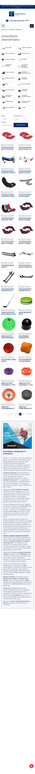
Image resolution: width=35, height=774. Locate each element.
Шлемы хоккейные (10, 59)
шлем (22, 509)
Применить (20, 125)
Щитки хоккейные (10, 107)
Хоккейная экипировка (15, 29)
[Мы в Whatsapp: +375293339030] (28, 20)
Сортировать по (18, 116)
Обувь (6, 83)
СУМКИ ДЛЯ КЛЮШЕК (8, 65)
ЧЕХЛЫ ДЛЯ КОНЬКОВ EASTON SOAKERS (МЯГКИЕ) (25, 196)
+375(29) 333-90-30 (13, 6)
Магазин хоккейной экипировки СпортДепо (16, 536)
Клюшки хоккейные (27, 47)
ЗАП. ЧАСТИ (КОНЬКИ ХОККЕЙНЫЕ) (25, 66)
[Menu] (3, 25)
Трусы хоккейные (9, 72)
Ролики (23, 107)
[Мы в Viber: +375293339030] (26, 20)
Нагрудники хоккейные (25, 90)
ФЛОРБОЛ (24, 59)
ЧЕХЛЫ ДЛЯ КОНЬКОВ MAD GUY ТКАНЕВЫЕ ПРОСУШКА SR (7, 243)
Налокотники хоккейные (8, 96)
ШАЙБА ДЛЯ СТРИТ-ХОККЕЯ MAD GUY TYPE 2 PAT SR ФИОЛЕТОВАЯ (8, 385)
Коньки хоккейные (10, 53)
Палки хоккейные (26, 83)
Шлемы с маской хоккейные (26, 102)
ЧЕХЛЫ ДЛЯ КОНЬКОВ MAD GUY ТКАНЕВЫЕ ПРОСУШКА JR (25, 220)
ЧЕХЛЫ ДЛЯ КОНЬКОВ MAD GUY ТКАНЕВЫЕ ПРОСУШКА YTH (25, 243)
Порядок (3, 122)
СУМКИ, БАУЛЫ (9, 101)
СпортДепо (4, 29)
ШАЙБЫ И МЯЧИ (28, 310)
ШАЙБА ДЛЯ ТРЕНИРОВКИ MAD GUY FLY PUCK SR (7, 408)
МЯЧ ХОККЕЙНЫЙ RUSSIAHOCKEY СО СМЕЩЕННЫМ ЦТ (24, 337)
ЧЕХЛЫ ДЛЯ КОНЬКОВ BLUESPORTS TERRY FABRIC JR (7, 220)
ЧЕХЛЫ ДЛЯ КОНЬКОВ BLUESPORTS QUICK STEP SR (8, 172)
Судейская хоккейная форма (26, 96)
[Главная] (17, 14)
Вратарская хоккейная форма (26, 72)
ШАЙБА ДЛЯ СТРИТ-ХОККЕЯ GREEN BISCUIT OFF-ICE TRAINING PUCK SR (8, 337)
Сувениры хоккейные (24, 78)
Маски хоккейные (10, 78)
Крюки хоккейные (10, 89)
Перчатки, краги (26, 53)
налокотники (13, 511)
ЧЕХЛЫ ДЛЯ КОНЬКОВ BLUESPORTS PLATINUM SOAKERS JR (8, 196)
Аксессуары (8, 47)
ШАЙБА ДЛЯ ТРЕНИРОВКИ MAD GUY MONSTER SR (25, 408)
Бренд (3, 116)
